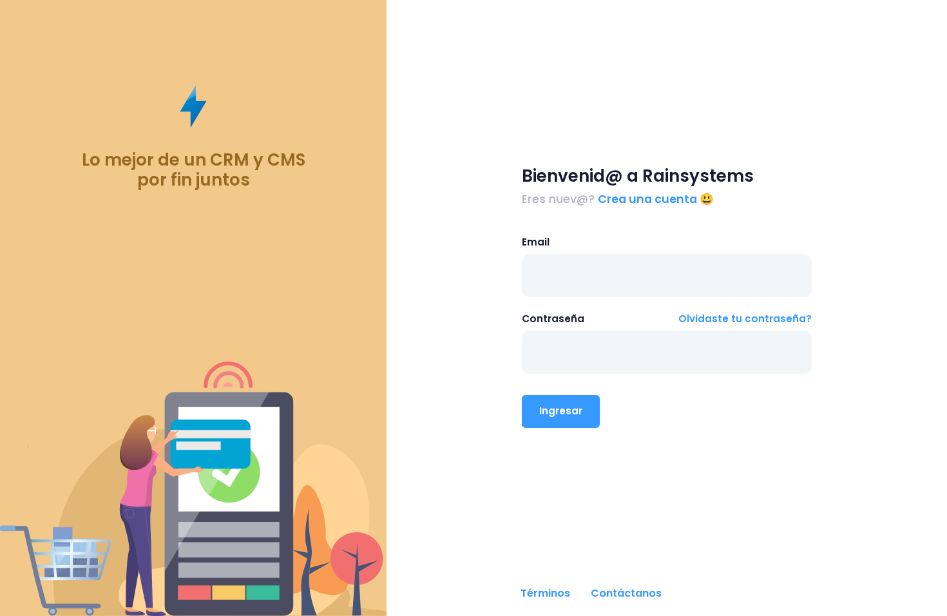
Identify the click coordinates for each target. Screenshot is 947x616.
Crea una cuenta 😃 (656, 199)
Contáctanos (626, 593)
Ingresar (560, 411)
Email (536, 242)
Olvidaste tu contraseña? (745, 318)
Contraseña (553, 318)
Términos (545, 593)
